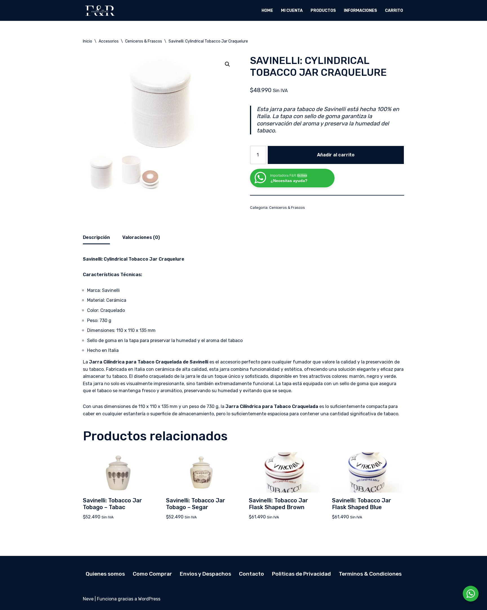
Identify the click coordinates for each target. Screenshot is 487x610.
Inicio (87, 41)
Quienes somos (105, 574)
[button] (227, 64)
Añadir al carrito (336, 155)
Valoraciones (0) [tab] (141, 237)
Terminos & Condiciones (370, 574)
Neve (88, 599)
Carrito (394, 10)
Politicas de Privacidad (301, 574)
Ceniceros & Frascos (143, 41)
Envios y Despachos (205, 574)
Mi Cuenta (292, 10)
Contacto (251, 574)
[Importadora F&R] (100, 10)
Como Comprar (152, 574)
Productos (323, 10)
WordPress (149, 599)
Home (267, 10)
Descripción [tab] (96, 237)
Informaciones (360, 10)
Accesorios (109, 41)
